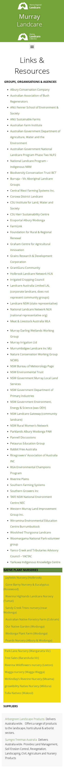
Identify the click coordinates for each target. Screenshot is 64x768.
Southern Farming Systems (27, 485)
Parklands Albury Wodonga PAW (31, 431)
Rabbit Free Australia (23, 449)
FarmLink (16, 226)
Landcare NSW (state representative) (34, 303)
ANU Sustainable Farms (25, 119)
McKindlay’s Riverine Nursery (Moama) (29, 679)
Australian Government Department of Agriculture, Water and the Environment (35, 137)
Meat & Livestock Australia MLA (30, 321)
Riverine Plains (19, 479)
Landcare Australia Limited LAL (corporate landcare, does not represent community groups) (30, 291)
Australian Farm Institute (26, 125)
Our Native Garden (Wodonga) (25, 626)
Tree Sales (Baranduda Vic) (22, 658)
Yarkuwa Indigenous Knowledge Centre (35, 562)
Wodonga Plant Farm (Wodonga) (26, 633)
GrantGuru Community (25, 268)
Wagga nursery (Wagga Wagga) (25, 672)
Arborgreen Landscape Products (24, 719)
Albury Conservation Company (29, 89)
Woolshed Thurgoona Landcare (30, 532)
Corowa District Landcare (26, 196)
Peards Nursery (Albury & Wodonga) (28, 640)
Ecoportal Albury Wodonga (27, 220)
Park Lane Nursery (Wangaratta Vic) (28, 651)
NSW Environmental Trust (27, 372)
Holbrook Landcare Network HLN (31, 274)
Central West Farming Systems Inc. (32, 190)
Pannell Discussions (23, 437)
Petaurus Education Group (27, 443)
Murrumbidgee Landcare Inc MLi (31, 348)
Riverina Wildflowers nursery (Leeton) (29, 665)
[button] (32, 46)
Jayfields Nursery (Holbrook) (23, 577)
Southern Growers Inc (24, 491)
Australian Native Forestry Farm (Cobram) (32, 619)
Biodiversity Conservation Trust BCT (33, 173)
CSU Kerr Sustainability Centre (29, 214)
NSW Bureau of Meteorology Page (32, 366)
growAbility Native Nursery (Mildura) (28, 686)
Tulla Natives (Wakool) (19, 693)
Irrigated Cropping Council (27, 280)
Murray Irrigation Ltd (23, 342)
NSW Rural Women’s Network (29, 425)
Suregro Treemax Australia (21, 740)
